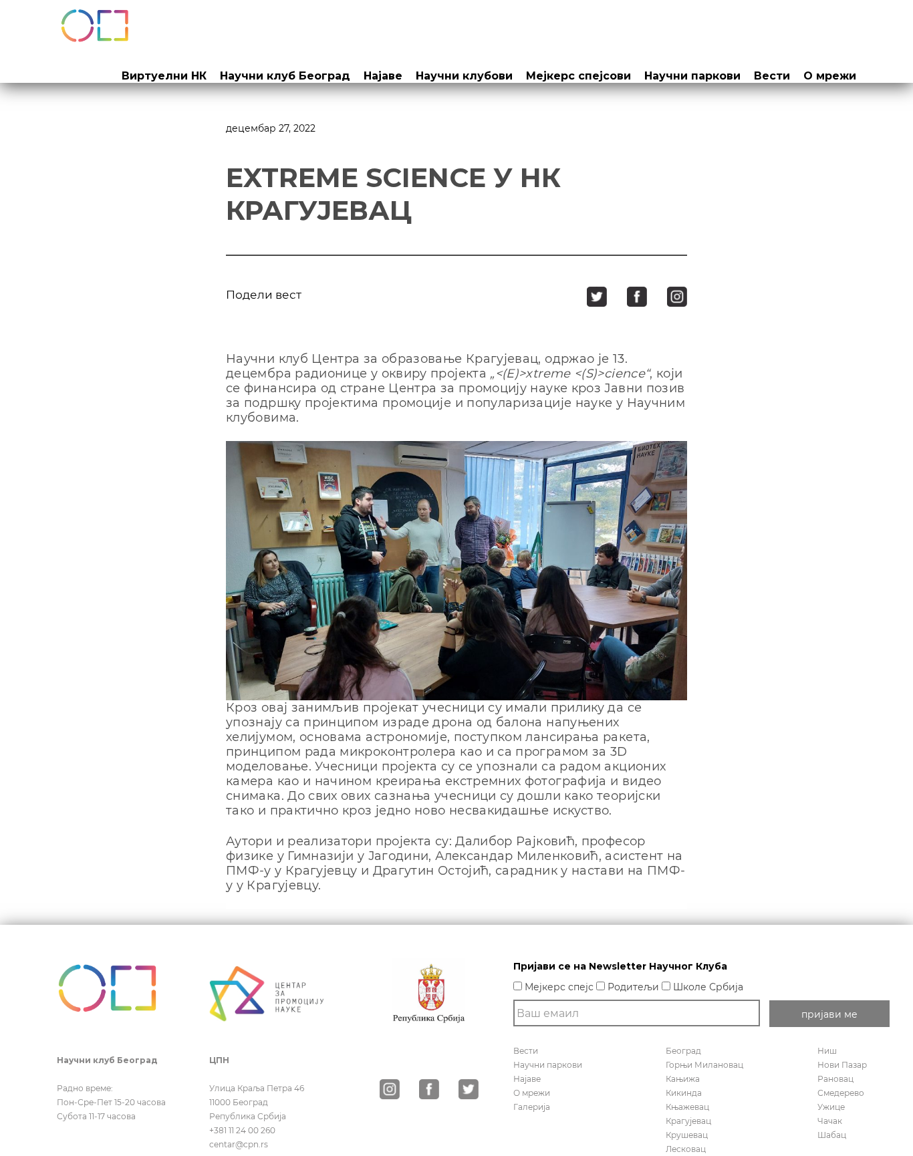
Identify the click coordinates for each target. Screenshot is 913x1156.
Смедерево (840, 1093)
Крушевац (687, 1135)
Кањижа (683, 1079)
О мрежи (829, 75)
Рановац (835, 1079)
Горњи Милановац (704, 1065)
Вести (772, 75)
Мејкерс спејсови (578, 75)
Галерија (531, 1107)
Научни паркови (692, 75)
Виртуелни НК (164, 75)
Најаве (383, 75)
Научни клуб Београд (285, 75)
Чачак (829, 1121)
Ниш (827, 1051)
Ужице (831, 1107)
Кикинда (684, 1093)
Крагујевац (688, 1121)
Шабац (831, 1135)
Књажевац (687, 1107)
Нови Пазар (842, 1065)
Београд (683, 1051)
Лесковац (686, 1149)
